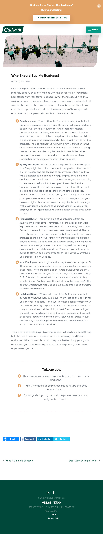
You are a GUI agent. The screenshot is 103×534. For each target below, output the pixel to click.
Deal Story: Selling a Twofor (83, 461)
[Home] (13, 29)
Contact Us (51, 511)
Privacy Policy (54, 518)
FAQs (54, 515)
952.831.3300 (51, 502)
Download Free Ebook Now (53, 18)
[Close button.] (99, 6)
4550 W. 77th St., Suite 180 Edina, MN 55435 (50, 507)
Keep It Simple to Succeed (19, 461)
